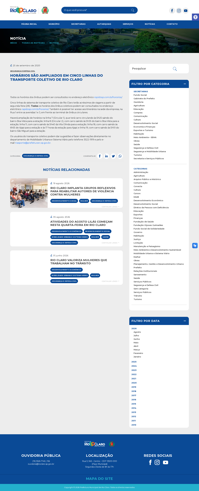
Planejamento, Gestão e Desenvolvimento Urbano (159, 264)
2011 (133, 420)
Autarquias (104, 24)
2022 (133, 374)
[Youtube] (186, 10)
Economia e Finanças (144, 127)
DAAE (136, 197)
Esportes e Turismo (143, 130)
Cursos (137, 193)
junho (137, 339)
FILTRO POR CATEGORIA (150, 84)
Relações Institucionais (145, 271)
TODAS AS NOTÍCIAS (33, 43)
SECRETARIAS (141, 91)
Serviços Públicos (142, 281)
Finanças (138, 218)
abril (136, 346)
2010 (133, 425)
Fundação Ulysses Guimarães (148, 225)
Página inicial (29, 24)
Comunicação (141, 116)
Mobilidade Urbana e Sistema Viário (70, 237)
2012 (133, 416)
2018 (133, 391)
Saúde (106, 237)
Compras (138, 112)
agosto (137, 332)
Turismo (138, 155)
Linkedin (106, 156)
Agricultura (139, 105)
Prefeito (138, 267)
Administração (141, 172)
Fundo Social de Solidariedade (149, 229)
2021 (133, 378)
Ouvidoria (138, 102)
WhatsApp (120, 156)
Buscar (130, 10)
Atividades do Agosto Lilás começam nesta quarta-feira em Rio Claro (81, 223)
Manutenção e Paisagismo (147, 246)
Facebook (99, 156)
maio (136, 342)
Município (54, 24)
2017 (133, 395)
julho (136, 335)
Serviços (128, 24)
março (137, 349)
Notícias (150, 24)
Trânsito (138, 296)
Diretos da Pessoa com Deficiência (151, 207)
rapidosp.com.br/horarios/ (35, 109)
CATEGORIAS (140, 169)
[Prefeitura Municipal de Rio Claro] (29, 10)
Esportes (138, 214)
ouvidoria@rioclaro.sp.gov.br (41, 464)
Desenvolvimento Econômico (66, 231)
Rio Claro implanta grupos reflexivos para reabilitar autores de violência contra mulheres (82, 191)
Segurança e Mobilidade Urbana (150, 151)
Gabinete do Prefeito (144, 98)
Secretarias (78, 24)
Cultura (137, 120)
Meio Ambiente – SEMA (145, 137)
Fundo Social (140, 95)
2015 (133, 404)
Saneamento (140, 274)
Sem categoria (141, 289)
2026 (134, 328)
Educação (139, 109)
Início (13, 43)
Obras (137, 141)
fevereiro (138, 353)
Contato (172, 24)
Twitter (113, 156)
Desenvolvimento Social (64, 201)
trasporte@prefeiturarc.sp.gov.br (33, 143)
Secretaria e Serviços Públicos (149, 158)
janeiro (137, 357)
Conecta (138, 186)
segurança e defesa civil (35, 156)
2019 (133, 387)
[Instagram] (179, 10)
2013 (133, 412)
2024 (134, 366)
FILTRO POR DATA (145, 321)
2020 (134, 383)
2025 (133, 362)
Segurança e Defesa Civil (22, 71)
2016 (133, 399)
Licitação (138, 243)
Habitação (139, 134)
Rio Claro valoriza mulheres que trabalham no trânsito (78, 261)
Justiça (137, 239)
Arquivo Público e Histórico (147, 179)
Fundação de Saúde (144, 221)
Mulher (84, 201)
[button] (195, 17)
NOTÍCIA (54, 43)
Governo (138, 232)
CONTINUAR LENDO (110, 207)
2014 (133, 408)
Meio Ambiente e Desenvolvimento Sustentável (157, 250)
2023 (133, 370)
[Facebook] (172, 10)
